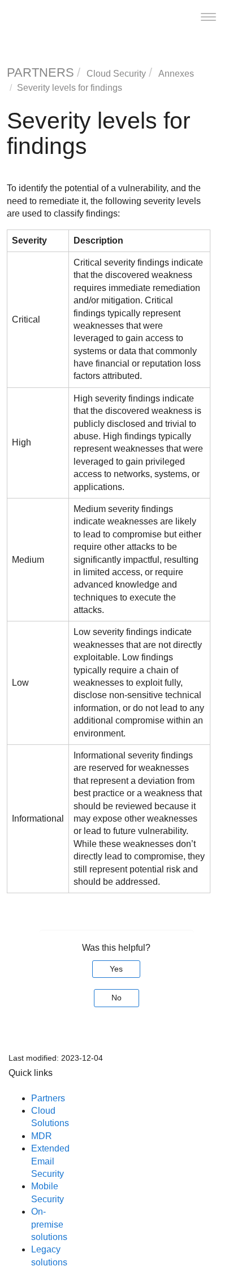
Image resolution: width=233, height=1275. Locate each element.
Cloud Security (116, 73)
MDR (41, 1136)
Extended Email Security (50, 1161)
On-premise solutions (49, 1224)
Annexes (176, 73)
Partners (48, 1098)
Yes (116, 968)
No (116, 997)
